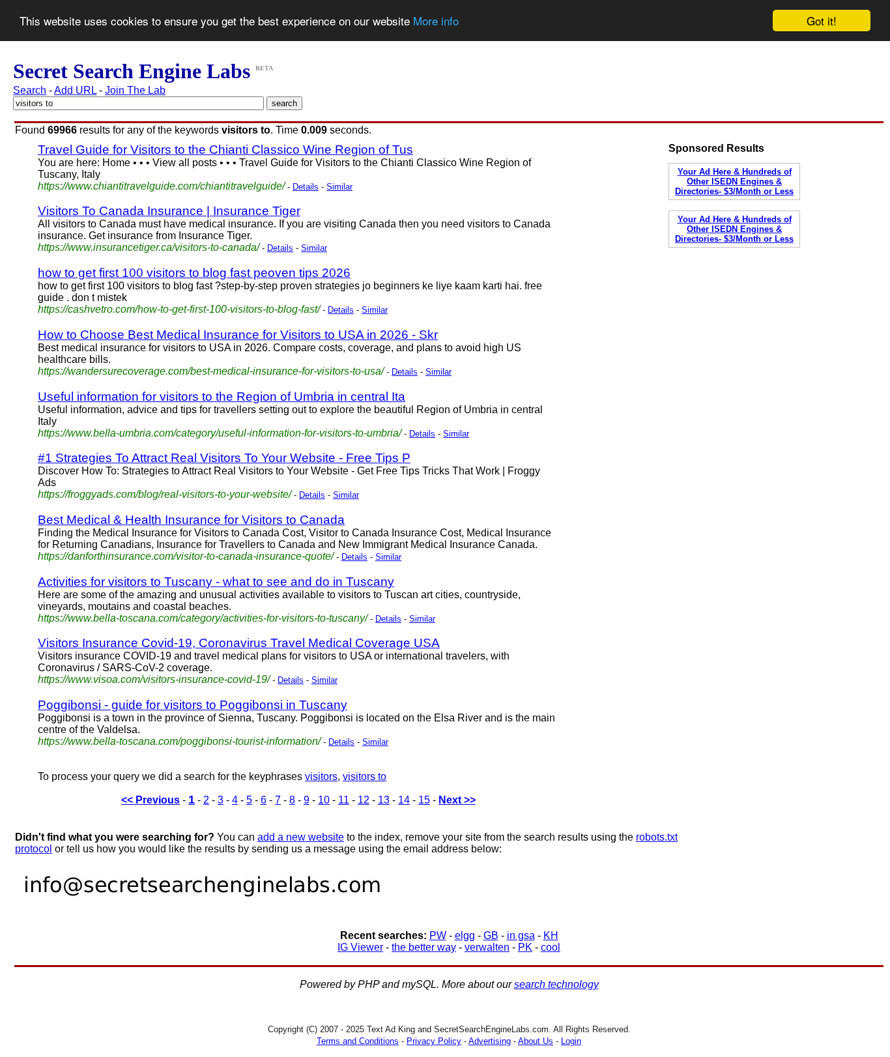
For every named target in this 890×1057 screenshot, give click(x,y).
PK (525, 947)
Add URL (75, 90)
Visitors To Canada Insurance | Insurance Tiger (169, 211)
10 (324, 799)
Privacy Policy (434, 1041)
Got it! (822, 20)
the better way (424, 947)
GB (490, 935)
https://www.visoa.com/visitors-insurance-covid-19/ (154, 679)
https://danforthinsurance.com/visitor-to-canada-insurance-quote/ (186, 556)
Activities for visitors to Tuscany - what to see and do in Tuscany (216, 581)
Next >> (457, 799)
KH (550, 935)
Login (571, 1041)
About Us (535, 1041)
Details (306, 187)
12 (363, 799)
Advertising (489, 1041)
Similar (339, 187)
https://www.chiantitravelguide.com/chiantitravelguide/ (161, 186)
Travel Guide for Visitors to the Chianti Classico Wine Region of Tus (225, 149)
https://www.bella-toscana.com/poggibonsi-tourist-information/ (179, 741)
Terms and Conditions (358, 1041)
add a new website (300, 837)
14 (404, 799)
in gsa (521, 935)
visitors (321, 776)
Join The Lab (135, 90)
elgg (465, 935)
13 (384, 799)
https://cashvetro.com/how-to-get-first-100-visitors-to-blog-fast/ (179, 309)
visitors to (364, 776)
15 (424, 799)
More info (436, 21)
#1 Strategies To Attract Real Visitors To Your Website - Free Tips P (224, 458)
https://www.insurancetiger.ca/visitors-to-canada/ (148, 247)
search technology (556, 984)
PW (437, 935)
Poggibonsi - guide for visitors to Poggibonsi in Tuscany (192, 705)
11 (343, 799)
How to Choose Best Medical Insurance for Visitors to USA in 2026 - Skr (238, 334)
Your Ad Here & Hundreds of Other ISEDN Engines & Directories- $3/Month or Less (734, 181)
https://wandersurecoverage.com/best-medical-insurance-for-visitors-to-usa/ (211, 371)
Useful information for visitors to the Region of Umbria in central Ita (221, 396)
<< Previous (150, 799)
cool (550, 947)
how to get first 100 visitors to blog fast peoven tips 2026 (194, 273)
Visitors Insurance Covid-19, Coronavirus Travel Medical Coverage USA (239, 643)
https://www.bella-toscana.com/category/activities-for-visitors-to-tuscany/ (202, 618)
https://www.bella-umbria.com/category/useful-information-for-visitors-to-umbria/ (219, 433)
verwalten (487, 947)
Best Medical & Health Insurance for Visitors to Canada (191, 520)
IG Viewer (360, 947)
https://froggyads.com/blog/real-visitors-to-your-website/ (164, 494)
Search (29, 90)
